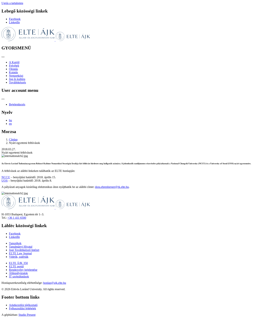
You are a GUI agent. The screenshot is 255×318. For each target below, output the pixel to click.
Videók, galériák (18, 256)
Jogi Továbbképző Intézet (24, 250)
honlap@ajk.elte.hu (54, 282)
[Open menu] (2, 56)
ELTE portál (16, 266)
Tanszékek (15, 243)
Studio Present (26, 314)
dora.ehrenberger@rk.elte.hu (112, 186)
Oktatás (13, 69)
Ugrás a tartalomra (12, 3)
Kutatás (13, 72)
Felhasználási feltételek (22, 308)
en (10, 123)
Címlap (13, 139)
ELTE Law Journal (20, 253)
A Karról (14, 62)
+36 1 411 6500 (16, 217)
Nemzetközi (16, 75)
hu (10, 120)
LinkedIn (14, 22)
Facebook (15, 19)
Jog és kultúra (17, 79)
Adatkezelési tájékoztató (23, 305)
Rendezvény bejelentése (23, 269)
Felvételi (14, 65)
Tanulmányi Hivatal (20, 246)
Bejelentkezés (17, 104)
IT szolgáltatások (19, 276)
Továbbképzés (17, 82)
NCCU (5, 177)
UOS (4, 180)
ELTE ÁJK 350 (18, 263)
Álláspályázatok (18, 273)
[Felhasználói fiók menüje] (2, 99)
